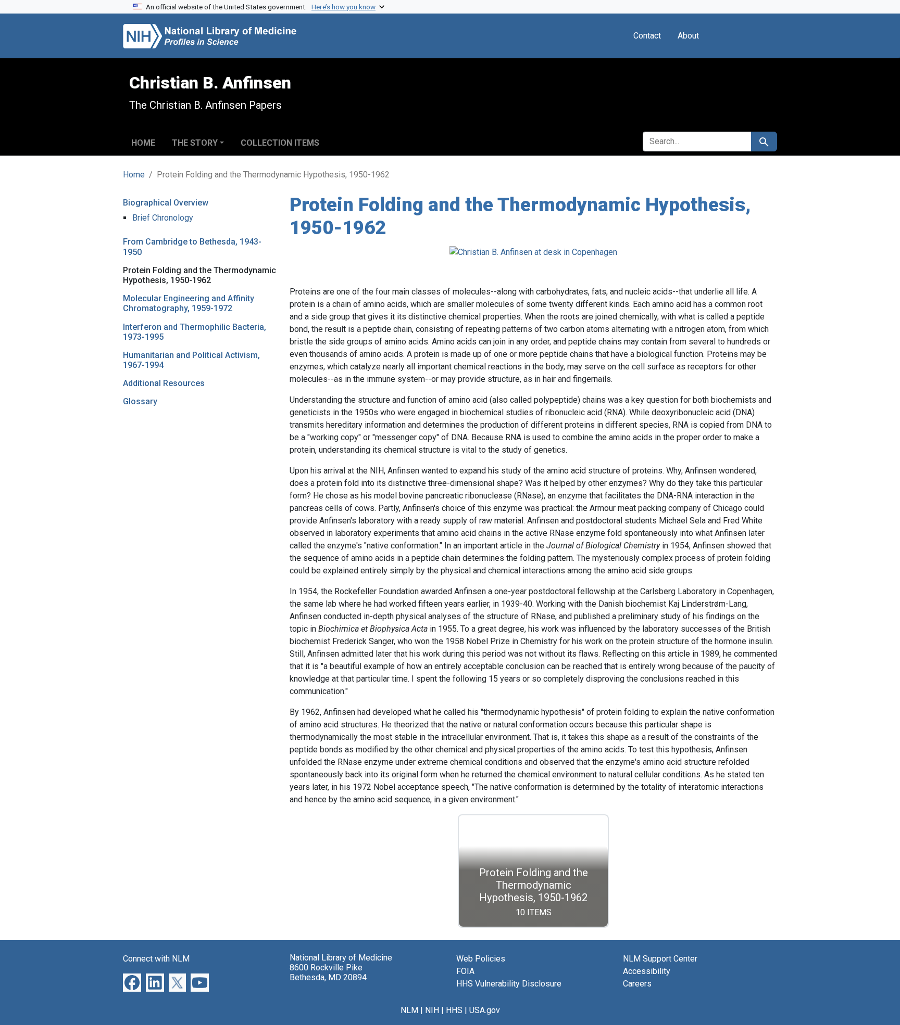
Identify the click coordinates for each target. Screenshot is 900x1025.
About (688, 36)
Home (143, 143)
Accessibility (646, 971)
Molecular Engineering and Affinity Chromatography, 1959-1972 (188, 303)
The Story (195, 143)
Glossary (140, 401)
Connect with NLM (156, 959)
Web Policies (480, 959)
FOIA (465, 971)
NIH (432, 1010)
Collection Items (280, 143)
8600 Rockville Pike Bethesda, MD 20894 (328, 972)
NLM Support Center (660, 959)
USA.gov (484, 1010)
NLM (409, 1010)
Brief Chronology (162, 218)
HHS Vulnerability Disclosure (508, 984)
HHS (454, 1010)
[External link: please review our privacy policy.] (132, 982)
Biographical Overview (165, 203)
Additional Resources (164, 383)
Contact (647, 36)
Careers (637, 984)
